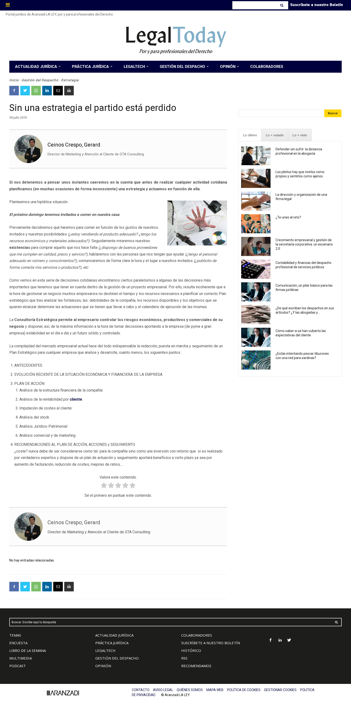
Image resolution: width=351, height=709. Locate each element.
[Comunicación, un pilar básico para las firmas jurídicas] (256, 291)
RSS (184, 658)
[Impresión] (69, 90)
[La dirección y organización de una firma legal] (256, 201)
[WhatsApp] (36, 90)
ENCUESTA (18, 642)
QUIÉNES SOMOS (190, 690)
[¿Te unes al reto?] (256, 223)
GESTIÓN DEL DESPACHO (117, 658)
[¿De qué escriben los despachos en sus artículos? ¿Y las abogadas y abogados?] (256, 314)
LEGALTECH (105, 650)
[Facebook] (14, 90)
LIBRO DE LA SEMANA (27, 650)
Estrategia (70, 80)
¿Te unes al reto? (288, 217)
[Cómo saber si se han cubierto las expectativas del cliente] (256, 337)
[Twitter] (25, 90)
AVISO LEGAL (163, 690)
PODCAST (17, 665)
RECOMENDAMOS (196, 665)
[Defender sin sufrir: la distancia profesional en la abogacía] (256, 155)
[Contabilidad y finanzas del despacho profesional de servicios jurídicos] (256, 269)
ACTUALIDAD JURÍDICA (114, 635)
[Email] (58, 90)
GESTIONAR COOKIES (280, 690)
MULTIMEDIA (20, 658)
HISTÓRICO (191, 650)
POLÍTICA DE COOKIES (244, 690)
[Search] (282, 5)
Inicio (14, 80)
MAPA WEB (214, 690)
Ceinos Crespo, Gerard (74, 145)
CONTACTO (140, 690)
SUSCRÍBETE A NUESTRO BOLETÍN (210, 642)
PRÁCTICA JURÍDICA (111, 642)
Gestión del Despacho (39, 80)
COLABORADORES (196, 635)
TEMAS (15, 635)
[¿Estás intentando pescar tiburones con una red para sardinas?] (256, 360)
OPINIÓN (103, 665)
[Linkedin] (47, 90)
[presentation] (250, 135)
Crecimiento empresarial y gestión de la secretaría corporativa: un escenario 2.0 (304, 244)
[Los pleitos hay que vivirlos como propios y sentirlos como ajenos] (256, 178)
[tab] (250, 135)
